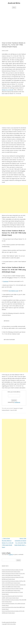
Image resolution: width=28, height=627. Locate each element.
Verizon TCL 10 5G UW (7, 89)
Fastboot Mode (5, 410)
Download (5, 281)
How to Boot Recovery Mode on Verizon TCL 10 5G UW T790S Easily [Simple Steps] (7, 543)
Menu (14, 7)
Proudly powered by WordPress (9, 622)
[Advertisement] (14, 23)
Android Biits (14, 3)
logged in (11, 554)
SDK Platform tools (13, 291)
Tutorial (15, 408)
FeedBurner (17, 402)
